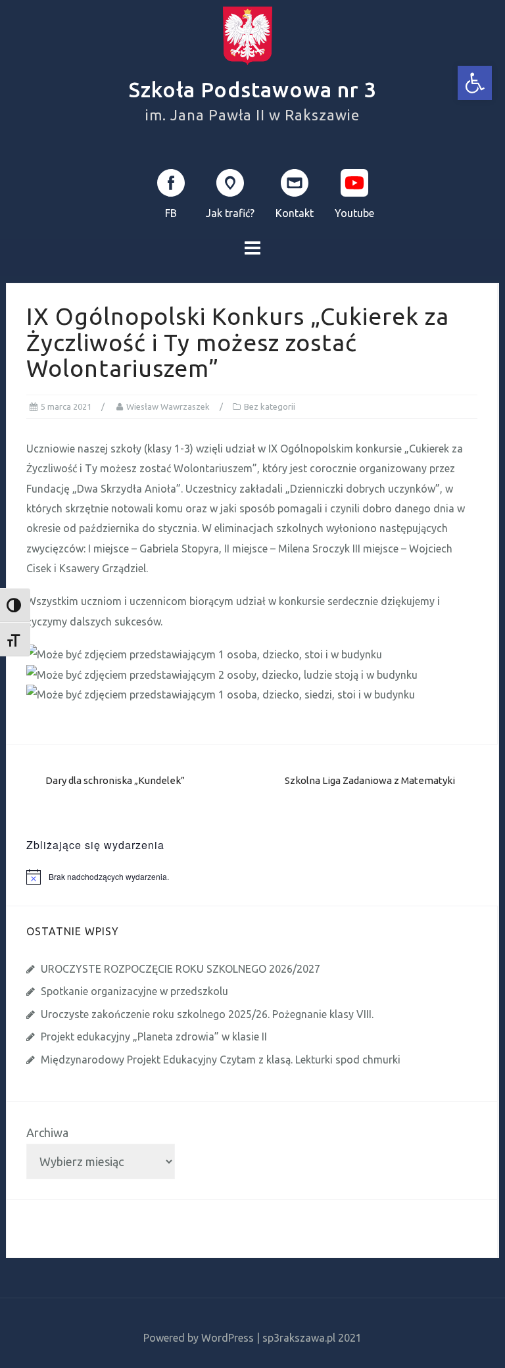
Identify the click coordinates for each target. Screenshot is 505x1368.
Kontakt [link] (295, 213)
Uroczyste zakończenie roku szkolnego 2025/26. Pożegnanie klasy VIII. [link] (207, 1014)
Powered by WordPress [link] (198, 1338)
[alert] (262, 877)
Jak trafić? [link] (230, 213)
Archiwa (47, 1132)
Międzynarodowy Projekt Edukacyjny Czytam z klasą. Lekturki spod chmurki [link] (220, 1059)
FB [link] (171, 213)
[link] (475, 83)
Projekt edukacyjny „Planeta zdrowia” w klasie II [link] (154, 1036)
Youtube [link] (354, 213)
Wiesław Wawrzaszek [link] (168, 406)
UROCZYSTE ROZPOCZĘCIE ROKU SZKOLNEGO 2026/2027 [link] (180, 969)
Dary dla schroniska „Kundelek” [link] (115, 780)
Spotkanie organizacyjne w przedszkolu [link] (134, 991)
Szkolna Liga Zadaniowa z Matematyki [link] (370, 780)
